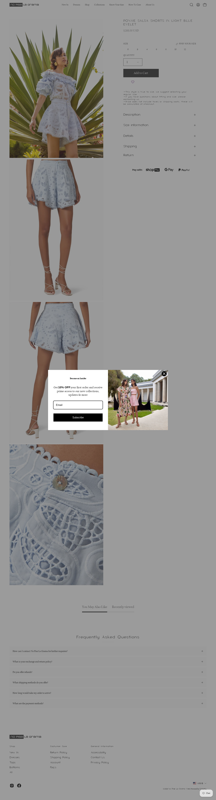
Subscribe (78, 417)
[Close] (164, 374)
